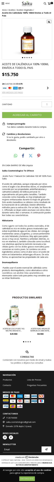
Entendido (27, 479)
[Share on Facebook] (23, 156)
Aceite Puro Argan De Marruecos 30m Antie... (40, 330)
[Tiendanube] (27, 458)
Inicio (4, 10)
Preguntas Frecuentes (37, 385)
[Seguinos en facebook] (11, 437)
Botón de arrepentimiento (27, 465)
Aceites (12, 10)
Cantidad (7, 104)
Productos (7, 379)
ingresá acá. (47, 463)
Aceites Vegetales (25, 10)
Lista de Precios (34, 379)
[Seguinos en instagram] (5, 437)
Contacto (7, 385)
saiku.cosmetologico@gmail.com (21, 422)
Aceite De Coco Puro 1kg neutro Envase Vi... (14, 330)
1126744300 (11, 417)
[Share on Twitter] (30, 156)
